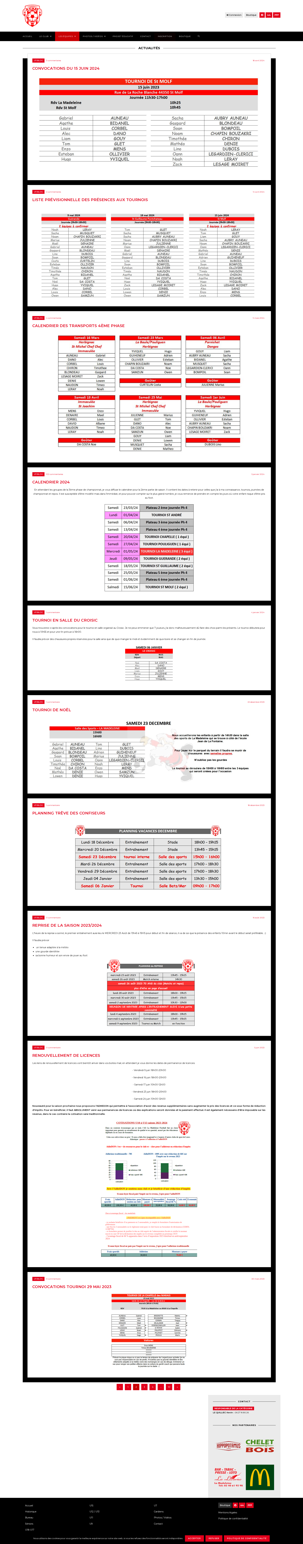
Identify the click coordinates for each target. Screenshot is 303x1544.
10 (169, 1387)
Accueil (29, 1505)
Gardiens (158, 1511)
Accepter (194, 1538)
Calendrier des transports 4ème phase (78, 325)
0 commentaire (53, 917)
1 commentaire (53, 612)
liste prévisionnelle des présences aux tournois (90, 199)
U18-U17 (29, 1529)
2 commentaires (53, 192)
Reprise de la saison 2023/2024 (67, 925)
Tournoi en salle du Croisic (65, 620)
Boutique (251, 15)
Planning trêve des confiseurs (68, 813)
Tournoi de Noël (51, 710)
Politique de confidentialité (233, 1518)
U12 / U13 (94, 1511)
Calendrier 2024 (51, 482)
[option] (265, 1461)
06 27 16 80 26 (242, 1412)
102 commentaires (54, 474)
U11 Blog (38, 60)
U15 (91, 1505)
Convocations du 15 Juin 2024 (66, 68)
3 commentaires (53, 60)
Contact (158, 1523)
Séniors (29, 1523)
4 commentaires (53, 318)
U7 (155, 1505)
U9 (91, 1523)
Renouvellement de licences (66, 1055)
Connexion (235, 15)
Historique (30, 1511)
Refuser (214, 1538)
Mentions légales (227, 1512)
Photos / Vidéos (162, 1517)
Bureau (29, 1517)
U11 (91, 1517)
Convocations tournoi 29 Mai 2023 (72, 1286)
